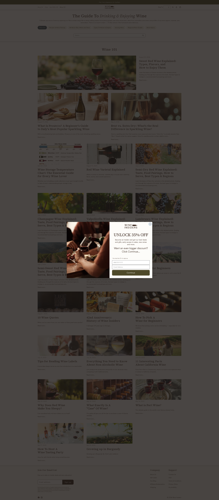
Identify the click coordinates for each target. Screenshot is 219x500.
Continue (131, 273)
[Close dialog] (150, 224)
